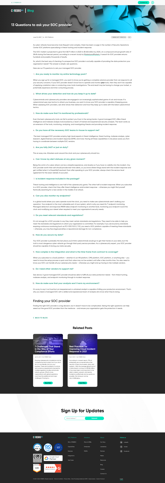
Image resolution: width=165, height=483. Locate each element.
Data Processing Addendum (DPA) (79, 478)
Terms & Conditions (58, 478)
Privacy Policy (67, 478)
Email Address (71, 418)
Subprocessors (91, 478)
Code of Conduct (100, 478)
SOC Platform (49, 37)
